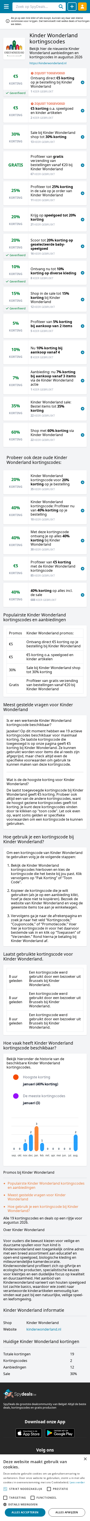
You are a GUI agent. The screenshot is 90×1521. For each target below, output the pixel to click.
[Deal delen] (72, 6)
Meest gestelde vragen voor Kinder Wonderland (37, 1197)
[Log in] (82, 6)
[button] (45, 1504)
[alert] (45, 1487)
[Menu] (6, 6)
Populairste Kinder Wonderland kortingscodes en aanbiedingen (46, 1185)
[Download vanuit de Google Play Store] (59, 1433)
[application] (45, 1135)
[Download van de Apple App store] (29, 1433)
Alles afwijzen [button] (66, 1512)
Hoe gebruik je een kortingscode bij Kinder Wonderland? (43, 1208)
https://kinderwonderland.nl (47, 63)
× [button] (85, 1459)
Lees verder (77, 1482)
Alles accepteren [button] (25, 1512)
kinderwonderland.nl (43, 1329)
